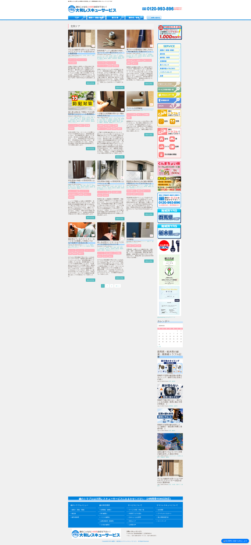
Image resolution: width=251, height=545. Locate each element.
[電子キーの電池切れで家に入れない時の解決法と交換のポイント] (140, 47)
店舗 (92, 117)
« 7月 (159, 346)
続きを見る (90, 83)
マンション (102, 55)
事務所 (76, 117)
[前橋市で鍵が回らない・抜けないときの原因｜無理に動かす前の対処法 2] (170, 391)
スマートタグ (72, 59)
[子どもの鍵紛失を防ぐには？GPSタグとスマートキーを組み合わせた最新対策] (81, 47)
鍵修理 (69, 121)
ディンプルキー (73, 125)
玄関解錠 (146, 114)
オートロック (90, 116)
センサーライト (84, 191)
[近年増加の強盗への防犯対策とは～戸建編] (81, 178)
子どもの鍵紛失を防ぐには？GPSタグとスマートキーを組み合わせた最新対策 (81, 51)
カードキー (72, 250)
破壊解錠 (121, 55)
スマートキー (80, 250)
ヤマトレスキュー (74, 56)
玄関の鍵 (129, 60)
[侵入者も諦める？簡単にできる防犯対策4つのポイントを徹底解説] (81, 110)
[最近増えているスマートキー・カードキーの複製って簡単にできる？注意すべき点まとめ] (81, 236)
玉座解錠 (130, 239)
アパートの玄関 (131, 114)
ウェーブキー (101, 62)
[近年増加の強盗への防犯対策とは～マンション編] (110, 179)
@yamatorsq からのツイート (166, 317)
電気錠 (119, 58)
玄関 (75, 118)
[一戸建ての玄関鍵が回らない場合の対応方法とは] (110, 111)
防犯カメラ (87, 194)
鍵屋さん (81, 253)
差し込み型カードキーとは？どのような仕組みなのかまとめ (110, 243)
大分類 (84, 55)
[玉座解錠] (140, 237)
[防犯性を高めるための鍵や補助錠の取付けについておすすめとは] (140, 179)
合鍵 (109, 192)
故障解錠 (171, 406)
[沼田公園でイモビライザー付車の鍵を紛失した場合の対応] (170, 441)
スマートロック (82, 59)
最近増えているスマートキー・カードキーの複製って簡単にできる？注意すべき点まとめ (81, 241)
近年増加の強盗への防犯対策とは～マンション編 (110, 182)
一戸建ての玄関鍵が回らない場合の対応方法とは (110, 114)
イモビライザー (172, 455)
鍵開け (109, 58)
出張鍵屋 (100, 125)
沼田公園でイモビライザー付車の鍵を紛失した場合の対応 (169, 453)
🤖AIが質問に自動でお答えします (235, 541)
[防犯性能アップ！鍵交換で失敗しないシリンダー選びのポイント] (110, 48)
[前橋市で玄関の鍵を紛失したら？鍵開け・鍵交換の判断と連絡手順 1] (170, 416)
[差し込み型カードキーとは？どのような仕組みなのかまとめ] (110, 240)
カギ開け (129, 245)
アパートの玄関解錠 (134, 108)
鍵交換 (110, 57)
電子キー (135, 63)
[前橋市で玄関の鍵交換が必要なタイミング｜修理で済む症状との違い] (170, 366)
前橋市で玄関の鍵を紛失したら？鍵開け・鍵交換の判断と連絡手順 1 (169, 427)
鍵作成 (115, 57)
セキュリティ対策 (73, 191)
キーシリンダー (111, 62)
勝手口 (83, 117)
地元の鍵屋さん (109, 125)
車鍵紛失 (163, 457)
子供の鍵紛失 (72, 63)
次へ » (117, 286)
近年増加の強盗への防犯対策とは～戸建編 (81, 181)
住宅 (80, 55)
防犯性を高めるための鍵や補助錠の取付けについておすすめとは (139, 182)
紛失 (139, 245)
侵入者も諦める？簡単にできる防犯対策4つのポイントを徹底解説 (81, 113)
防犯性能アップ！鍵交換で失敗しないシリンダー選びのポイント (110, 51)
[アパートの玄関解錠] (140, 106)
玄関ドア (89, 55)
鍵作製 (119, 57)
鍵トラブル (105, 57)
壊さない (139, 114)
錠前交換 (99, 57)
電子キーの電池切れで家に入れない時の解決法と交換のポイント (139, 50)
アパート (114, 54)
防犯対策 (114, 58)
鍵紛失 (101, 58)
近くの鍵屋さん (138, 60)
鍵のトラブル (147, 60)
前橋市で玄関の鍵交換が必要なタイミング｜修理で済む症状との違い (169, 377)
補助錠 (139, 191)
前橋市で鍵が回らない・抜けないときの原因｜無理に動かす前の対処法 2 (169, 402)
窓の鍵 (83, 118)
